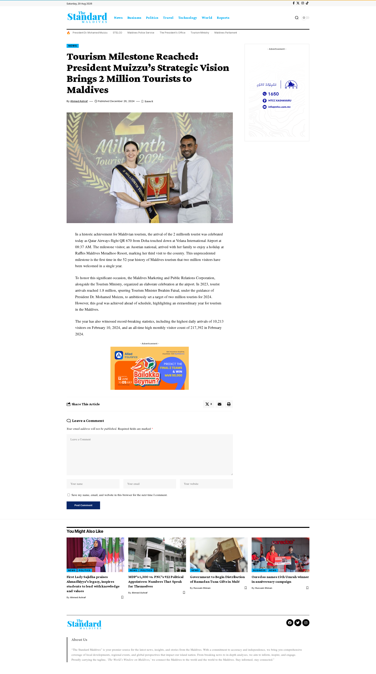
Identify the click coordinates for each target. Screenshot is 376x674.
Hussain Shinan (202, 588)
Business (259, 570)
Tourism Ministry (200, 32)
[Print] (229, 404)
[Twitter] (297, 622)
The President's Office (172, 32)
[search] (297, 18)
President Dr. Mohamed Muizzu (90, 32)
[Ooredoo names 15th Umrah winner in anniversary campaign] (280, 554)
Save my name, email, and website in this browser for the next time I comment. (119, 495)
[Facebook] (294, 3)
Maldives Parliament (225, 32)
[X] (298, 3)
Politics (84, 570)
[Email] (219, 404)
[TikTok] (307, 3)
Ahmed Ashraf (79, 101)
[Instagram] (302, 3)
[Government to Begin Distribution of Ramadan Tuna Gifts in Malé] (219, 554)
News (72, 45)
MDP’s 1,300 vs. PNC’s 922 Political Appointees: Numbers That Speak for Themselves (155, 581)
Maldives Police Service (140, 32)
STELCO (117, 32)
